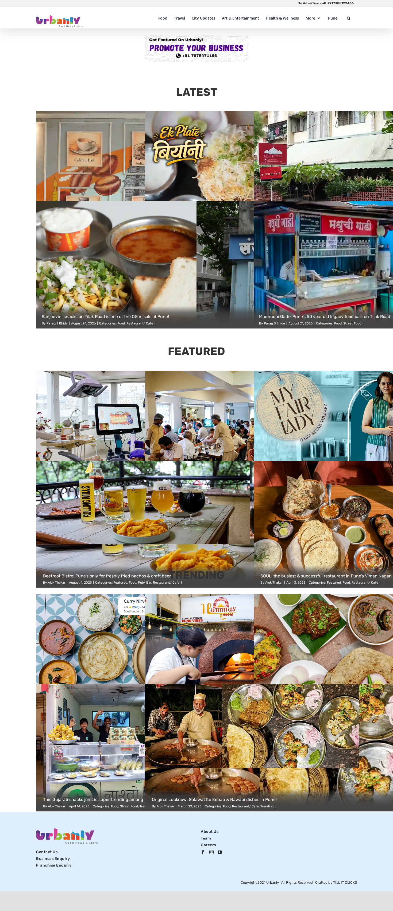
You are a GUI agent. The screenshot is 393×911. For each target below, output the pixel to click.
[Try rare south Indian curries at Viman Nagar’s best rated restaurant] (115, 657)
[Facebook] (203, 852)
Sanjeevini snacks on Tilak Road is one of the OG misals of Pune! (105, 316)
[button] (348, 18)
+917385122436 (341, 3)
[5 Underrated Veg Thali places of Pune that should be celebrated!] (223, 434)
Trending (266, 806)
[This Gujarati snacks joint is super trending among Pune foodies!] (115, 747)
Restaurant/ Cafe (139, 323)
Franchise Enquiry (54, 865)
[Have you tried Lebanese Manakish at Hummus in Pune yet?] (223, 657)
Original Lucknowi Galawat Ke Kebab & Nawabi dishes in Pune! (214, 799)
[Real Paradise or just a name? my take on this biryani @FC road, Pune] (223, 175)
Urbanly (273, 882)
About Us (209, 831)
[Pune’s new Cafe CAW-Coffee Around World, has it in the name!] (115, 175)
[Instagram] (211, 852)
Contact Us (46, 852)
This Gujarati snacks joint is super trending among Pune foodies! (107, 799)
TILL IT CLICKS (345, 882)
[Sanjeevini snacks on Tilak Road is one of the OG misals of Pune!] (196, 264)
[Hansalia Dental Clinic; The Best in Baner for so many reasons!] (115, 434)
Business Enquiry (53, 858)
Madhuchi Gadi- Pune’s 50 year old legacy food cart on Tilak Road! (325, 316)
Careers (208, 845)
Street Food (352, 323)
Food (121, 323)
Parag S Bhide (57, 323)
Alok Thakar (57, 806)
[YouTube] (220, 852)
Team (206, 838)
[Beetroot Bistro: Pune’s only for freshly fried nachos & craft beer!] (196, 524)
